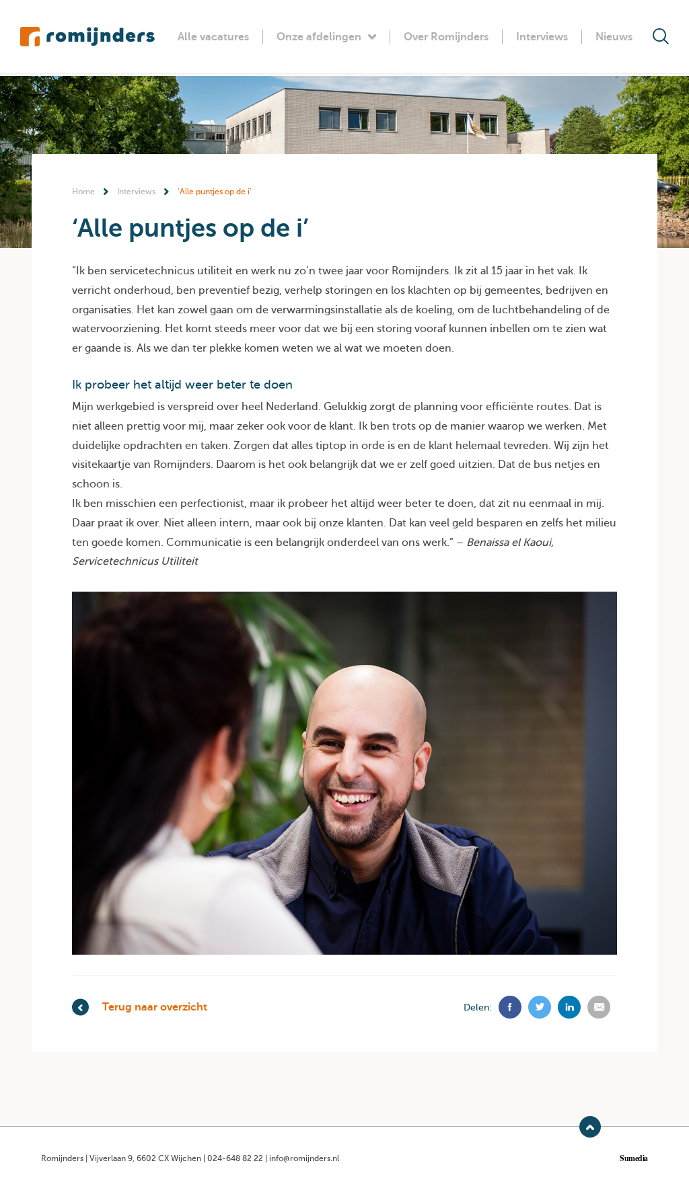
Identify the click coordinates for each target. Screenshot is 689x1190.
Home (83, 191)
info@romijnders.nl (304, 1158)
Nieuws (613, 37)
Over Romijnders (446, 37)
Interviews (542, 37)
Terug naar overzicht (154, 1007)
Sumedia (634, 1158)
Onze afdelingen (319, 37)
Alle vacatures (213, 37)
